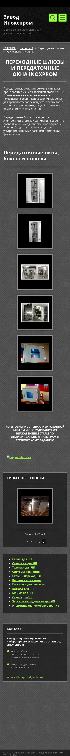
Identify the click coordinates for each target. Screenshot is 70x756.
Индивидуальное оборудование (35, 605)
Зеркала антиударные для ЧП (33, 601)
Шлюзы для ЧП (23, 589)
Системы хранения (26, 572)
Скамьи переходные (26, 576)
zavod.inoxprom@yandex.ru (27, 677)
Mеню (62, 18)
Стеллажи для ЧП (24, 563)
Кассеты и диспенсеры (28, 584)
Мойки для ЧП (22, 593)
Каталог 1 (26, 48)
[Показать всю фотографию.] (35, 506)
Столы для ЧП (22, 559)
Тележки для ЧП (23, 567)
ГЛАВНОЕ (9, 48)
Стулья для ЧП (22, 597)
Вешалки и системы (26, 580)
